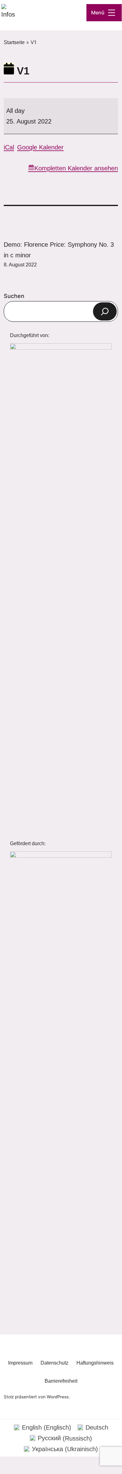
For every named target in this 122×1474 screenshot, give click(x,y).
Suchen (14, 296)
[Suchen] (105, 311)
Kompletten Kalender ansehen (76, 168)
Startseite (14, 42)
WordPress (58, 1397)
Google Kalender (40, 147)
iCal (9, 147)
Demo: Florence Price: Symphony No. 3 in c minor (59, 254)
